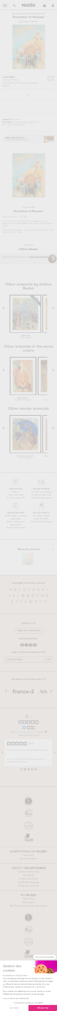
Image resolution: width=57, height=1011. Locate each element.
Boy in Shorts (23, 399)
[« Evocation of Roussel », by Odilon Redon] (28, 559)
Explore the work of (25, 257)
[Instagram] (26, 646)
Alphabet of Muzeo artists (28, 583)
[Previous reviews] (2, 753)
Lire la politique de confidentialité (16, 998)
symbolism (48, 223)
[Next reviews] (55, 753)
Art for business (28, 859)
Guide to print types (28, 872)
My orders (28, 899)
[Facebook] (22, 646)
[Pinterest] (30, 646)
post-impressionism (24, 223)
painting (21, 221)
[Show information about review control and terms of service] (46, 731)
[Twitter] (35, 646)
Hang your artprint (28, 886)
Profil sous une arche (25, 457)
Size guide (28, 875)
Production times (28, 879)
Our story (28, 855)
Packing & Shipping (28, 882)
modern (36, 221)
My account (28, 902)
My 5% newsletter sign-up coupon (28, 906)
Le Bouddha (25, 337)
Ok (48, 659)
